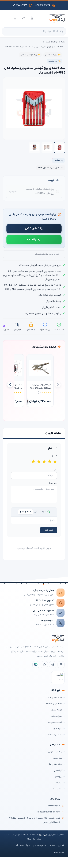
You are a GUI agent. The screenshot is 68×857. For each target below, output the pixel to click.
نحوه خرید (57, 728)
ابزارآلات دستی (51, 41)
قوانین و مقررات (56, 845)
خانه (63, 41)
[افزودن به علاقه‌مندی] (31, 358)
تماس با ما (57, 788)
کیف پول (58, 770)
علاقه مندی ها (55, 764)
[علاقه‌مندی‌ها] (23, 18)
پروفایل (58, 776)
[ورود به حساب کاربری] (32, 18)
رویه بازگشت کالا (54, 734)
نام (55, 469)
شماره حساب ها (55, 722)
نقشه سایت (58, 852)
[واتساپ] (44, 664)
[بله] (35, 664)
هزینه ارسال (56, 709)
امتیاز (54, 455)
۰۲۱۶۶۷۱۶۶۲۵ (47, 620)
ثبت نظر (48, 530)
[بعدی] (10, 385)
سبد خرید (57, 758)
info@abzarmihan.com (48, 812)
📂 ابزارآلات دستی (53, 54)
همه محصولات (55, 697)
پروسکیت (58, 160)
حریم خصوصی (39, 845)
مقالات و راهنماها (54, 703)
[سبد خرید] (15, 18)
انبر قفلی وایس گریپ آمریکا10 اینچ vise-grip (40, 386)
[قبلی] (58, 385)
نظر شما (53, 483)
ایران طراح (31, 839)
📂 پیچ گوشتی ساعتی (30, 54)
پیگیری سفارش (55, 751)
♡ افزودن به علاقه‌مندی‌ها (48, 254)
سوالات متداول (23, 845)
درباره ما (58, 782)
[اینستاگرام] (61, 664)
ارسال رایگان (56, 716)
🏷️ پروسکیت (54, 61)
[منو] (6, 18)
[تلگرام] (52, 664)
